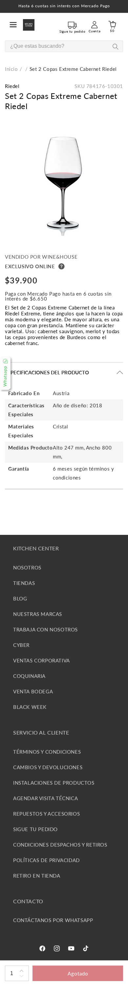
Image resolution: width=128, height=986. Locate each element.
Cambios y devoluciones (47, 767)
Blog (20, 598)
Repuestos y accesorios (46, 814)
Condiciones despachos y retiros (60, 845)
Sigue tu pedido (35, 829)
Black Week (30, 707)
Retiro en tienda (36, 876)
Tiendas (24, 583)
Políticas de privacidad (46, 860)
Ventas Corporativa (41, 660)
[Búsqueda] (115, 46)
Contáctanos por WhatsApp (53, 920)
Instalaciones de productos (54, 783)
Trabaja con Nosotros (45, 629)
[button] (13, 24)
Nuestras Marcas (37, 614)
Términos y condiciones (47, 752)
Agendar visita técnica (45, 798)
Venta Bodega (33, 691)
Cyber (21, 645)
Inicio (11, 69)
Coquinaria (29, 676)
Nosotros (27, 567)
